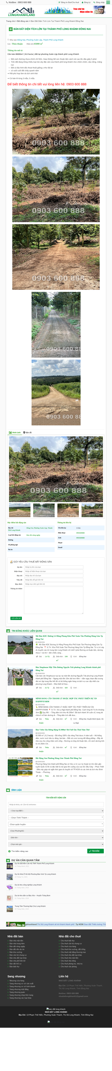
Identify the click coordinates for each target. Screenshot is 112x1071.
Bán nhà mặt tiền (16, 941)
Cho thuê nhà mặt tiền (69, 958)
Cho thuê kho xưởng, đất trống (73, 949)
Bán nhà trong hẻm (17, 944)
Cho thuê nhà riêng (68, 961)
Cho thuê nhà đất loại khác (71, 955)
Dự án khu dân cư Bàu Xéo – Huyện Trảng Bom (32, 896)
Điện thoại (18, 571)
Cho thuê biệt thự (68, 941)
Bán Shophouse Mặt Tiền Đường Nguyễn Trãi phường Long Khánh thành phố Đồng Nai (68, 668)
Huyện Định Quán (94, 719)
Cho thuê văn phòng (69, 967)
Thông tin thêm (16, 589)
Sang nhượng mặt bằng (19, 989)
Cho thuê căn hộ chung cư (71, 944)
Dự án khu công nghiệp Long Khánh (28, 885)
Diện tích (60, 657)
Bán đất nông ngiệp (33, 535)
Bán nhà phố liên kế (17, 961)
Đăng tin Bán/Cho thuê (70, 2)
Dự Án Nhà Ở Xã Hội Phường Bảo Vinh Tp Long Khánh (35, 874)
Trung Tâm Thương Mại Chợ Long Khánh (30, 906)
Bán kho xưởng (16, 952)
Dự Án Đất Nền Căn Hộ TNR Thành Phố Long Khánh (34, 863)
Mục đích (18, 584)
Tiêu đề (19, 580)
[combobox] (56, 817)
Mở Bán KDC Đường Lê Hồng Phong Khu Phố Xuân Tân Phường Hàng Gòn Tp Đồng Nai (69, 637)
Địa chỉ (19, 576)
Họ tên (19, 567)
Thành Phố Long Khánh (53, 40)
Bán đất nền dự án (17, 949)
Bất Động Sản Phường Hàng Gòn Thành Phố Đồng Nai (59, 758)
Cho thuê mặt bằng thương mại (73, 952)
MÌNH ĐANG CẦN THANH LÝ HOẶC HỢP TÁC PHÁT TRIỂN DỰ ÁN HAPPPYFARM (66, 700)
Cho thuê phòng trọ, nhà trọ (71, 964)
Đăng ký (87, 2)
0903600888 (80, 533)
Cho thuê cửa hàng (68, 946)
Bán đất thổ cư (15, 964)
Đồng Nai (21, 40)
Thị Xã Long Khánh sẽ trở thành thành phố (30, 924)
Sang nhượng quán (17, 992)
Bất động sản (23, 21)
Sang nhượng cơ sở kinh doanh (22, 986)
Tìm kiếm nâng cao (19, 851)
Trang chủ (10, 21)
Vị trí (75, 657)
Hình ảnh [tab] (16, 432)
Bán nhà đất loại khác (18, 958)
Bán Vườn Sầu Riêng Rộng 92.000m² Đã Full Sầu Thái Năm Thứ (62, 730)
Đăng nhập (99, 2)
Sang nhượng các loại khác (21, 998)
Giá (41, 657)
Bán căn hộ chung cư (18, 955)
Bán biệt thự (14, 967)
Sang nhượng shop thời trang (21, 995)
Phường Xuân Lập (34, 40)
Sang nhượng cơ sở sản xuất (21, 984)
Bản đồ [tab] (29, 432)
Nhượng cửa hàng (17, 981)
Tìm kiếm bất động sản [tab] (56, 798)
